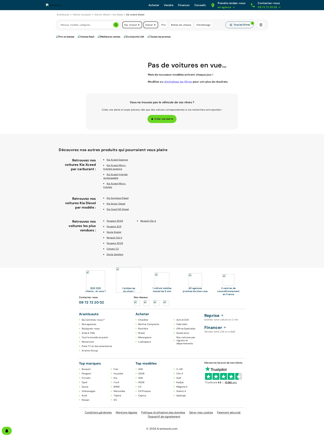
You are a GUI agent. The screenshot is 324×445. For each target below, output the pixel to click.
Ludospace (144, 341)
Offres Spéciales (185, 328)
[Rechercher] (116, 25)
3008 (141, 382)
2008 (141, 373)
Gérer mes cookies (201, 412)
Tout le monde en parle (95, 337)
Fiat (116, 369)
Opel (84, 382)
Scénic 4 (181, 391)
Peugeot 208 (114, 226)
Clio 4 (179, 373)
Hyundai (118, 373)
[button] (138, 24)
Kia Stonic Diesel (116, 203)
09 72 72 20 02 (91, 302)
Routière (143, 328)
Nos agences (89, 324)
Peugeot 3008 (115, 220)
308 (140, 377)
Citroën (86, 377)
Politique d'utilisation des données (163, 412)
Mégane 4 (181, 386)
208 (140, 369)
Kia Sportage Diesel (118, 198)
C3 (139, 386)
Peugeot (86, 373)
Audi (84, 395)
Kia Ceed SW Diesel (118, 209)
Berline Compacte (148, 324)
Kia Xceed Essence (117, 159)
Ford (116, 382)
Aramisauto (63, 14)
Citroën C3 (113, 248)
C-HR (179, 369)
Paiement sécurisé (228, 412)
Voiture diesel (102, 14)
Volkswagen (89, 391)
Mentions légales (126, 412)
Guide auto (182, 332)
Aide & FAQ (88, 332)
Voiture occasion (82, 14)
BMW (117, 386)
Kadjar (180, 382)
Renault (86, 369)
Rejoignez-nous (91, 328)
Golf (178, 377)
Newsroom (88, 341)
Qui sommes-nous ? (93, 319)
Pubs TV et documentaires (97, 346)
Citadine (143, 319)
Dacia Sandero (115, 254)
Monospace (144, 337)
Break (141, 332)
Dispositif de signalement (164, 416)
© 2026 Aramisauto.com (162, 428)
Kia (115, 377)
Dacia (85, 386)
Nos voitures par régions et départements (185, 340)
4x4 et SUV (182, 319)
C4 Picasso (144, 391)
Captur (142, 395)
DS (115, 399)
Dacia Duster (114, 232)
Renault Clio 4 (148, 220)
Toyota (117, 395)
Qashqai (181, 395)
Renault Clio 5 (114, 237)
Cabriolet (181, 324)
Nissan (85, 399)
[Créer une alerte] (7, 431)
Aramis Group (90, 350)
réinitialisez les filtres (178, 81)
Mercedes (119, 391)
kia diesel (118, 14)
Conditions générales (98, 412)
